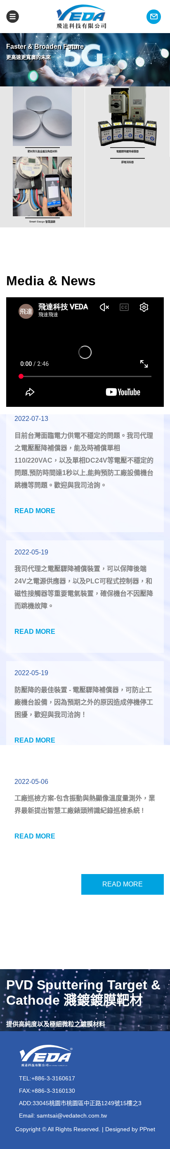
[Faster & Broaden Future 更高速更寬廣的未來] (85, 82)
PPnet (147, 1129)
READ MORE (122, 884)
